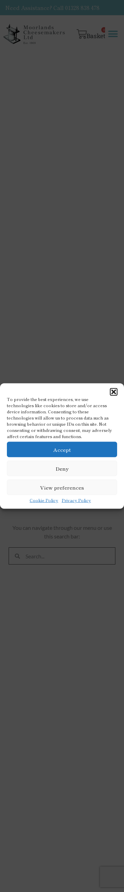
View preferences (62, 487)
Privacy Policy (76, 500)
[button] (113, 392)
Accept (62, 449)
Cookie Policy (44, 500)
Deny (62, 468)
